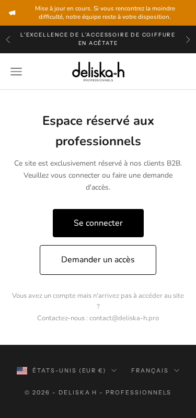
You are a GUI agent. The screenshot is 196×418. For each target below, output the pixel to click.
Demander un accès (98, 259)
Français (150, 370)
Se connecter (98, 223)
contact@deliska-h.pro (124, 318)
